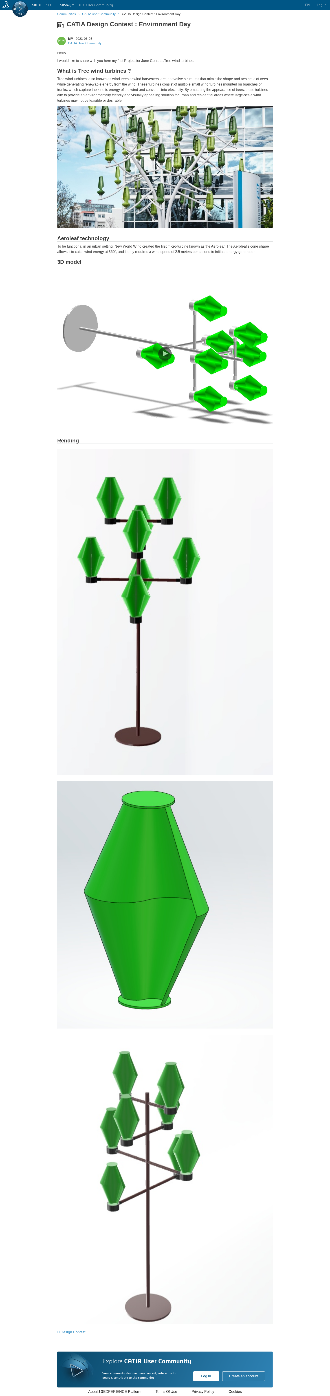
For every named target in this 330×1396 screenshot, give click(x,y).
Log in (206, 1376)
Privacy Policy (202, 1392)
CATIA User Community (84, 43)
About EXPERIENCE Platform (114, 1392)
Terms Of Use (166, 1392)
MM (70, 38)
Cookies (235, 1392)
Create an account (243, 1376)
